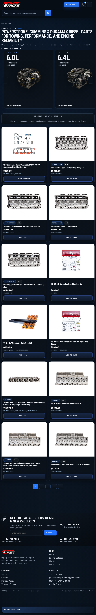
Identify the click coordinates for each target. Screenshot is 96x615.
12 (54, 486)
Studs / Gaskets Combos (19, 350)
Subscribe (50, 533)
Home (3, 23)
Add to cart (71, 179)
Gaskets (18, 174)
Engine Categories (57, 558)
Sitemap (92, 591)
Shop (51, 554)
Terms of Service (8, 584)
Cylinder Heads (8, 174)
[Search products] (48, 13)
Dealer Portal (72, 5)
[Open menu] (89, 4)
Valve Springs (32, 410)
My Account (54, 564)
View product (24, 179)
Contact (5, 577)
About (4, 574)
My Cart (52, 561)
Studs (24, 410)
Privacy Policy (7, 581)
